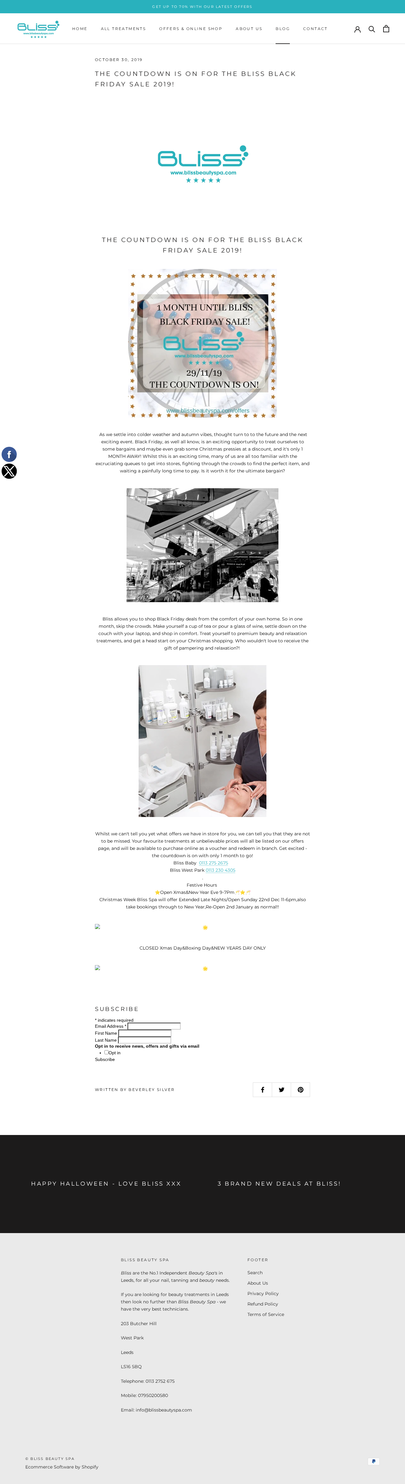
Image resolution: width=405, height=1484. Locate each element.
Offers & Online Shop (190, 28)
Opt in (115, 1052)
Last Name (106, 1040)
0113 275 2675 (213, 863)
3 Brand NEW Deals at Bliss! (279, 1183)
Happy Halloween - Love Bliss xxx (106, 1183)
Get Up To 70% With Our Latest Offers (202, 6)
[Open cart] (386, 28)
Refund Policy (262, 1304)
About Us (249, 28)
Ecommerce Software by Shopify (61, 1467)
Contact (315, 28)
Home (80, 28)
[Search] (372, 28)
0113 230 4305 (220, 870)
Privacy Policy (263, 1293)
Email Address (110, 1026)
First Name (106, 1033)
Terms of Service (265, 1314)
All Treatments (123, 28)
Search (255, 1272)
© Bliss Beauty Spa (50, 1458)
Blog (283, 28)
